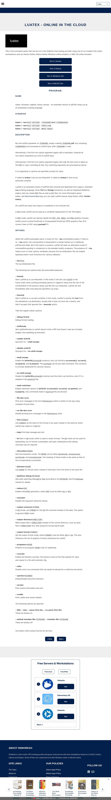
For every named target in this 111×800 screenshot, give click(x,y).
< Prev (49, 639)
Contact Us (13, 777)
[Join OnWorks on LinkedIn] (88, 771)
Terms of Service (52, 777)
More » (40, 725)
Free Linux (48, 672)
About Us (12, 773)
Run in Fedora (55, 68)
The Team (12, 770)
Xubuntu (61, 680)
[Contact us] (93, 771)
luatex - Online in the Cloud (55, 25)
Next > (61, 639)
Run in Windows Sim (55, 76)
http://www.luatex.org (34, 196)
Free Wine (64, 672)
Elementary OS (63, 695)
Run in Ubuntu (55, 61)
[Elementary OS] (48, 699)
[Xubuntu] (48, 684)
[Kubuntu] (48, 714)
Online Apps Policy (53, 770)
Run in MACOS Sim (55, 83)
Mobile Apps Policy (53, 773)
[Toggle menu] (2, 3)
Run (65, 687)
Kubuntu (61, 710)
